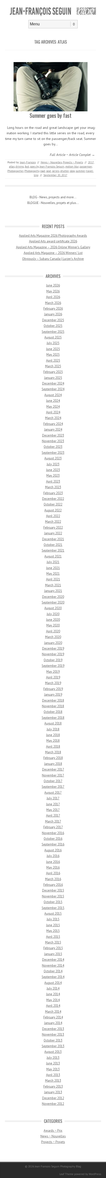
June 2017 (53, 804)
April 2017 (53, 815)
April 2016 (53, 873)
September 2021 (53, 550)
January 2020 (53, 643)
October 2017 (53, 781)
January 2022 (53, 533)
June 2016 (53, 862)
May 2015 (53, 931)
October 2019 (53, 660)
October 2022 (53, 504)
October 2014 (53, 971)
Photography (31, 171)
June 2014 (53, 994)
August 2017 (53, 793)
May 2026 (53, 291)
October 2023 (53, 447)
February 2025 (53, 372)
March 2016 (53, 879)
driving (20, 166)
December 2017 (53, 769)
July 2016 (53, 856)
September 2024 (53, 389)
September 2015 (53, 908)
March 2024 (53, 418)
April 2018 (53, 746)
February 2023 (53, 493)
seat (48, 171)
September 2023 (53, 453)
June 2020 (53, 620)
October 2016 (53, 839)
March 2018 (53, 752)
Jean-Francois (28, 162)
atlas (12, 166)
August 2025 (53, 337)
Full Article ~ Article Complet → (72, 154)
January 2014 (53, 1023)
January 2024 (53, 429)
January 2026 (53, 314)
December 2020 (53, 597)
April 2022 (53, 516)
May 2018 (53, 741)
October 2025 (53, 326)
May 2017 (53, 810)
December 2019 (53, 648)
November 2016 (53, 833)
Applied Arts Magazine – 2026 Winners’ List (53, 253)
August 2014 (53, 983)
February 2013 (53, 1086)
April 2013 (53, 1075)
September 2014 (53, 977)
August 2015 (53, 913)
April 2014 (53, 1006)
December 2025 (53, 320)
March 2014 (53, 1012)
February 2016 (53, 885)
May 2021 (53, 574)
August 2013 (53, 1052)
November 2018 (53, 706)
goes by (34, 166)
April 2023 (53, 481)
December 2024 (53, 383)
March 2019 (53, 683)
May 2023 (53, 475)
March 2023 (53, 487)
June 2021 (53, 568)
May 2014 (53, 1000)
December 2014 (53, 960)
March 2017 (53, 821)
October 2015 (53, 902)
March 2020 (53, 637)
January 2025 (53, 378)
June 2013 (53, 1063)
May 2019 (53, 672)
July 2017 (53, 798)
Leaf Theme (66, 1174)
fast (27, 166)
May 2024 (53, 406)
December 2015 (53, 890)
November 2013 (53, 1034)
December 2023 (53, 435)
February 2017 (53, 827)
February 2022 (53, 527)
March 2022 (53, 522)
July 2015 (53, 919)
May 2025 (53, 355)
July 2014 (53, 988)
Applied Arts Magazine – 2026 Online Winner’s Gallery (53, 247)
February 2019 (53, 689)
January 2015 (53, 954)
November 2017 (53, 775)
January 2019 (53, 694)
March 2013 (53, 1080)
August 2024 (53, 395)
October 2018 (53, 712)
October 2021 (53, 545)
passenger (86, 166)
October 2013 (53, 1040)
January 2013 (53, 1092)
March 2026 (53, 303)
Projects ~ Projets (73, 162)
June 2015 (53, 925)
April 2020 (53, 631)
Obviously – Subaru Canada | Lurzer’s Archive (53, 259)
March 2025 (53, 366)
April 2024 (53, 412)
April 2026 (53, 297)
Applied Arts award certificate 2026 (53, 241)
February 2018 (53, 758)
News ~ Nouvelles (51, 162)
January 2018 (53, 764)
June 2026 (53, 285)
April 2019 (53, 677)
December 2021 (53, 539)
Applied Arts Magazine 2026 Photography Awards (53, 236)
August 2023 (53, 458)
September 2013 (53, 1046)
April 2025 (53, 360)
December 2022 (53, 499)
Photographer (15, 171)
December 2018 (53, 700)
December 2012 (53, 1098)
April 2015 (53, 937)
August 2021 (53, 556)
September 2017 (53, 787)
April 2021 (53, 579)
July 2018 (53, 729)
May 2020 (53, 625)
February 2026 (53, 308)
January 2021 (53, 591)
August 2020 (53, 608)
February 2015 (53, 948)
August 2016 (53, 850)
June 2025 (53, 349)
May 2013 (53, 1069)
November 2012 (53, 1104)
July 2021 (53, 562)
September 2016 (53, 844)
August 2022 (53, 510)
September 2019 (53, 666)
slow (72, 171)
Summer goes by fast (50, 115)
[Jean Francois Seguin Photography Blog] (53, 16)
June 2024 (53, 401)
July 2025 (53, 343)
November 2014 (53, 965)
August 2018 (53, 723)
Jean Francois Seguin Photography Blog (58, 1166)
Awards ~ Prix (53, 1130)
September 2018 (53, 718)
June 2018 (53, 735)
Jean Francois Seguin (52, 166)
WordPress (95, 1174)
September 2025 (53, 332)
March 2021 (53, 585)
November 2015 (53, 896)
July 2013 (53, 1058)
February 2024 (53, 424)
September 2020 (53, 602)
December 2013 (53, 1029)
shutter (64, 171)
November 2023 (53, 441)
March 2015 (53, 942)
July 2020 (53, 614)
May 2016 (53, 867)
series (55, 171)
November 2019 (53, 654)
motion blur (72, 166)
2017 (91, 162)
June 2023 (53, 470)
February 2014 (53, 1017)
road (42, 171)
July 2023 (53, 464)
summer (80, 171)
